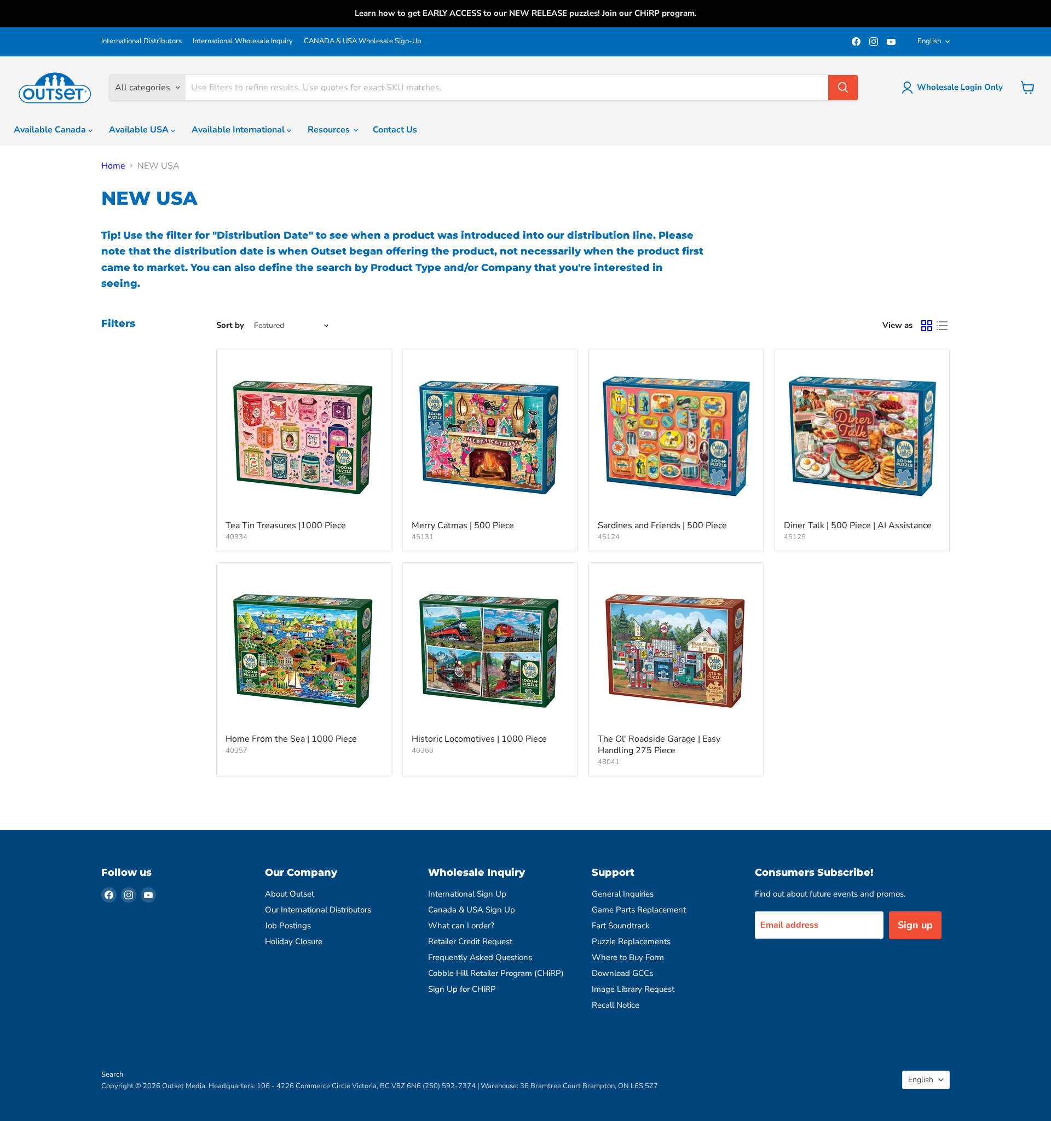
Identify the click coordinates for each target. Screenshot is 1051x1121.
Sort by (230, 325)
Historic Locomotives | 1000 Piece (479, 739)
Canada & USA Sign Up (471, 909)
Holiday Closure (293, 941)
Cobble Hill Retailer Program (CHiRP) (496, 973)
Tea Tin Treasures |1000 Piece (286, 525)
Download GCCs (622, 973)
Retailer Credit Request (470, 941)
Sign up (915, 925)
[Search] (843, 87)
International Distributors (141, 41)
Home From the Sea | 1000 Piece (291, 739)
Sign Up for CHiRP (462, 989)
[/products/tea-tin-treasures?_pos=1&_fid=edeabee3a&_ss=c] (304, 436)
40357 (236, 750)
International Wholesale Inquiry (243, 41)
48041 (609, 762)
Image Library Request (633, 989)
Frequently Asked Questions (480, 957)
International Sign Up (467, 893)
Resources (330, 130)
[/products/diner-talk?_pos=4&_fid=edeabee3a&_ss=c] (862, 436)
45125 (795, 537)
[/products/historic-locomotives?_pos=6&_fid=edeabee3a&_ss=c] (490, 649)
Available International (239, 130)
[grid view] (926, 325)
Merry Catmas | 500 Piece (463, 525)
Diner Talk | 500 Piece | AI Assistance (858, 525)
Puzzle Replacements (631, 941)
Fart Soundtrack (621, 925)
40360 (423, 750)
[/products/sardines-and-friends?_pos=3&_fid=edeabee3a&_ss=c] (676, 436)
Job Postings (288, 925)
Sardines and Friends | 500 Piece (662, 525)
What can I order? (461, 925)
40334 (236, 537)
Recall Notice (615, 1004)
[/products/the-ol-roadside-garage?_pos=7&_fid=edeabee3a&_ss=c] (676, 649)
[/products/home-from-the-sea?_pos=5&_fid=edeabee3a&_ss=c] (304, 649)
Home (113, 166)
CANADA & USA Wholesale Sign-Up (362, 41)
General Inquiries (623, 893)
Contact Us (395, 130)
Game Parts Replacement (639, 909)
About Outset (289, 893)
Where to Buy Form (628, 957)
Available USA (140, 130)
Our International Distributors (318, 909)
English (929, 41)
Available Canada (51, 130)
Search (112, 1074)
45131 (423, 537)
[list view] (942, 325)
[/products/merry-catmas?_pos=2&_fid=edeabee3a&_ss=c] (490, 436)
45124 (609, 537)
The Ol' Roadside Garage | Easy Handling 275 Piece (659, 744)
